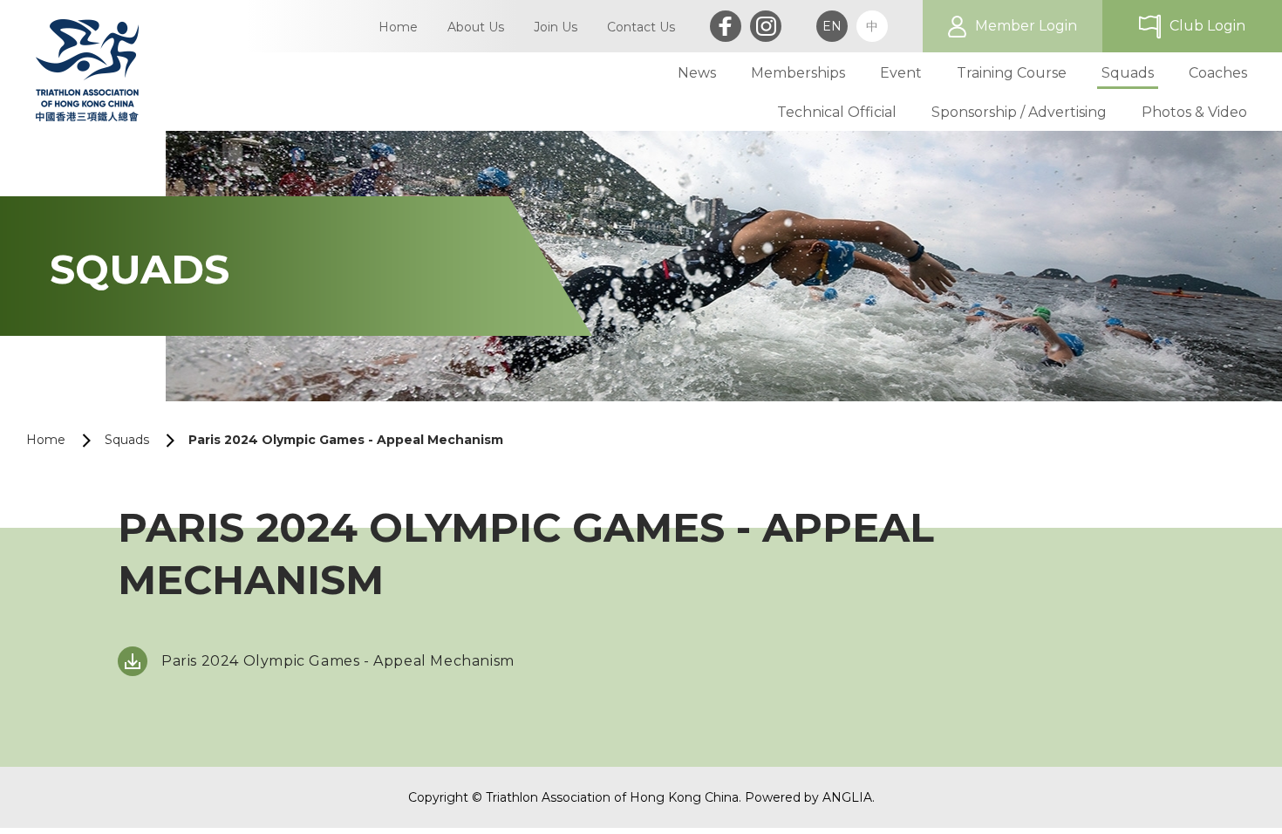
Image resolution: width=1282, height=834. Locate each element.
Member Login (1026, 25)
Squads (127, 440)
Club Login (1207, 25)
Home (45, 440)
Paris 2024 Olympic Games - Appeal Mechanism (338, 661)
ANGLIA (847, 797)
